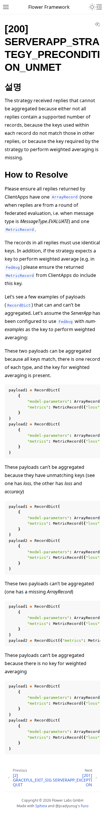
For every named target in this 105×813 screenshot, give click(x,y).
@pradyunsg (66, 805)
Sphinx (41, 805)
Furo (84, 805)
